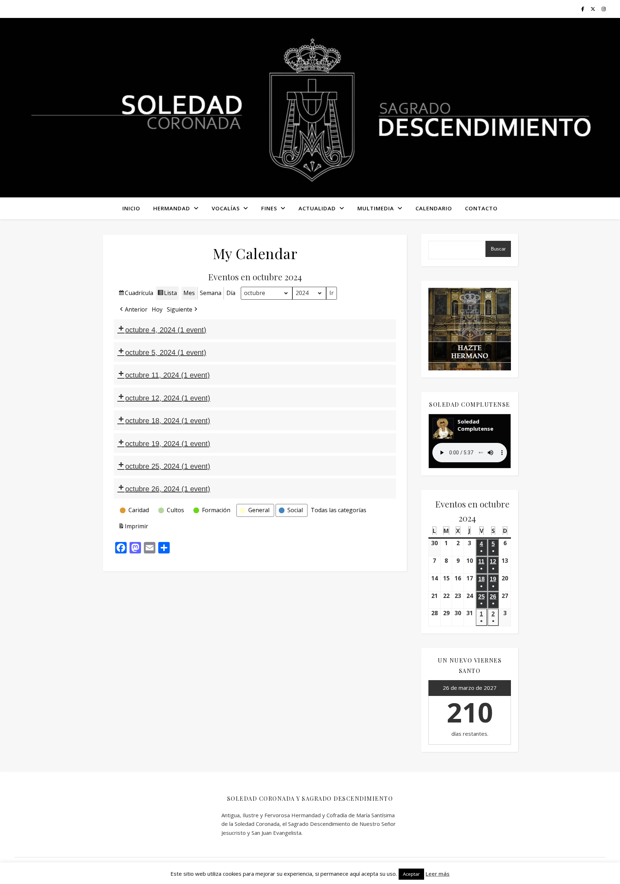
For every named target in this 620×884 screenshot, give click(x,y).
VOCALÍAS (226, 208)
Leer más (438, 873)
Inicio (131, 208)
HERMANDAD (171, 208)
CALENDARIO (433, 208)
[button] (133, 310)
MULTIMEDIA (375, 208)
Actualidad (317, 208)
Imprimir (133, 527)
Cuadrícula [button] (135, 294)
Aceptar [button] (411, 874)
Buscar (498, 249)
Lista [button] (167, 294)
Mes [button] (189, 293)
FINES (269, 208)
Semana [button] (210, 293)
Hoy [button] (157, 309)
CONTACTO (481, 208)
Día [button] (230, 293)
